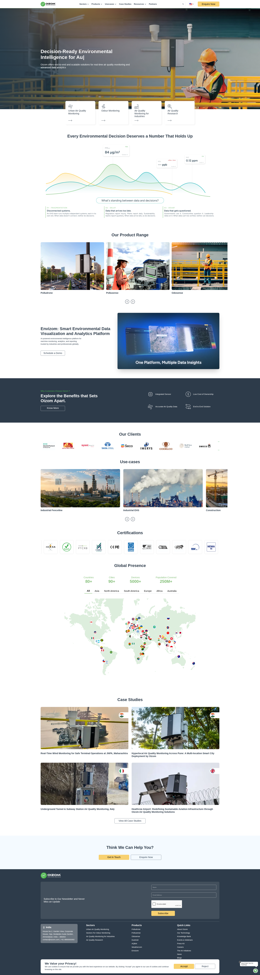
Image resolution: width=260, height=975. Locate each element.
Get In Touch (114, 857)
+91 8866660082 (68, 940)
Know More (53, 408)
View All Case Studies (130, 820)
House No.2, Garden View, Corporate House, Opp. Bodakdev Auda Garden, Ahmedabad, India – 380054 (58, 934)
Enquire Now (208, 4)
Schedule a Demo (52, 353)
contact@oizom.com (51, 940)
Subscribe (163, 913)
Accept (184, 966)
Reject (205, 966)
